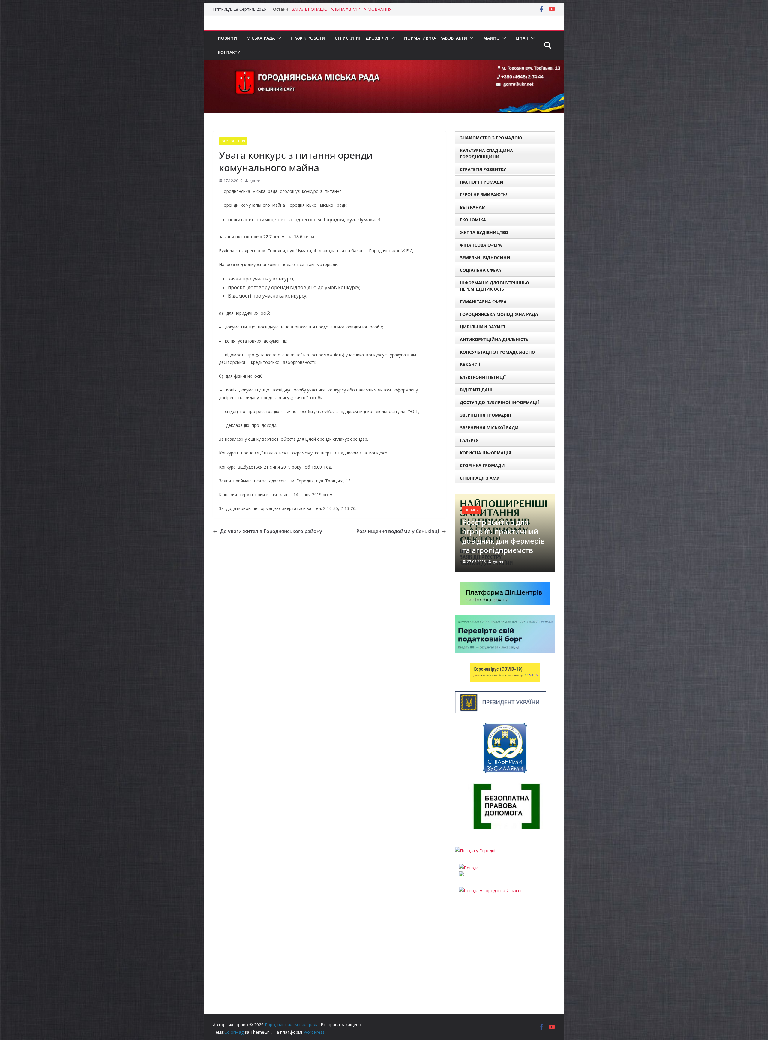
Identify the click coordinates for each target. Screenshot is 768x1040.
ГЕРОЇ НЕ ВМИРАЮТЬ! (483, 194)
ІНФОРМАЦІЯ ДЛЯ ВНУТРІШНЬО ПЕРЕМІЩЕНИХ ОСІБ (494, 286)
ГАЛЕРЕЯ (469, 440)
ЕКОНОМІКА (473, 220)
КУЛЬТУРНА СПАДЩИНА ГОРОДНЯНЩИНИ (486, 154)
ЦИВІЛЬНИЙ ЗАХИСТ (483, 327)
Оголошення (233, 141)
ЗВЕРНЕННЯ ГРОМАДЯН (485, 415)
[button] (278, 38)
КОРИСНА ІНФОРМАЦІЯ (485, 453)
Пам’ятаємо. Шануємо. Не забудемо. (329, 9)
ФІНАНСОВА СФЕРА (481, 245)
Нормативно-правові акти (435, 38)
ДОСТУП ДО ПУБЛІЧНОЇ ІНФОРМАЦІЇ (499, 402)
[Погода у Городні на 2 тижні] (490, 879)
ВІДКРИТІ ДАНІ (476, 390)
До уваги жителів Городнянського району (271, 531)
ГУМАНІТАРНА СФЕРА (483, 301)
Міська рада (261, 38)
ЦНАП (522, 38)
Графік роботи (308, 38)
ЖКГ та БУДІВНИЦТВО (484, 232)
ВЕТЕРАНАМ (473, 207)
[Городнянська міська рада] (384, 64)
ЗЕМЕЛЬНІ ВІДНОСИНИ (485, 257)
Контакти (229, 52)
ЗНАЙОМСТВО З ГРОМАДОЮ (491, 138)
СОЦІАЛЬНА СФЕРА (480, 270)
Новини (227, 38)
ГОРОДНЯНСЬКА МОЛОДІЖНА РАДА (499, 314)
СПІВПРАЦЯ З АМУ (479, 478)
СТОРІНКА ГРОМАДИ (482, 465)
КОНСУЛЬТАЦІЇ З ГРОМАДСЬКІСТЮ (497, 352)
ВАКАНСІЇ (470, 364)
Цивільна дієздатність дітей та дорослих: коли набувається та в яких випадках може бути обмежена (505, 520)
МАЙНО (491, 38)
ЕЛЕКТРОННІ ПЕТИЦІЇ (483, 377)
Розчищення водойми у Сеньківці (397, 531)
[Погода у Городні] (475, 839)
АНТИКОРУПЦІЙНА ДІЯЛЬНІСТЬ (494, 339)
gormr (255, 180)
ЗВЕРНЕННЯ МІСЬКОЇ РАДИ (489, 427)
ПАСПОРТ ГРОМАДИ (481, 182)
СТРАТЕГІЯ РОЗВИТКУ (483, 169)
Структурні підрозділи (361, 38)
